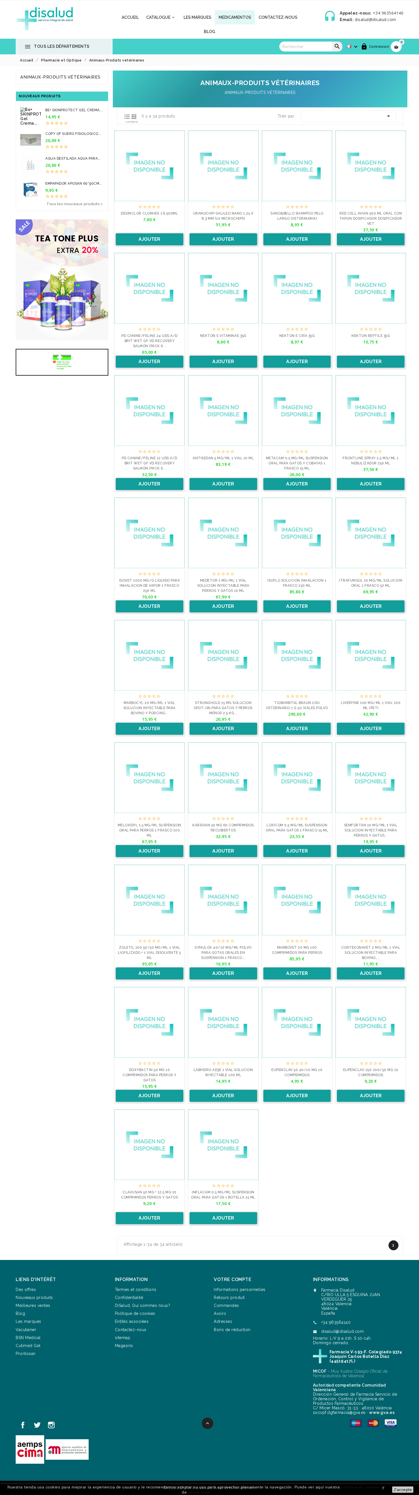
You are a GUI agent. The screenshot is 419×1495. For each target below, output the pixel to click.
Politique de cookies (135, 1313)
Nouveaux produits (34, 1297)
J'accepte (403, 1489)
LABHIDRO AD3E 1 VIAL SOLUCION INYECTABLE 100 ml (223, 1072)
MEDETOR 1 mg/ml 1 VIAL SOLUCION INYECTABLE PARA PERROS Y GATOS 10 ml (223, 585)
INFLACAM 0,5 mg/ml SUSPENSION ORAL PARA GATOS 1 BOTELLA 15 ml (223, 1194)
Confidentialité (129, 1297)
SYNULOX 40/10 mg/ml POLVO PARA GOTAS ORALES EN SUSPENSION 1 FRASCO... (223, 953)
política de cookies (361, 1487)
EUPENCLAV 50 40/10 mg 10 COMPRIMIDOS (296, 1072)
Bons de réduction (232, 1329)
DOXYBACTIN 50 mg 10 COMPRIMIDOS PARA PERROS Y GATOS (149, 1075)
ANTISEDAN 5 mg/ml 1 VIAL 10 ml (223, 458)
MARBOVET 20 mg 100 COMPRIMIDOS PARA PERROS (297, 950)
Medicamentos (235, 17)
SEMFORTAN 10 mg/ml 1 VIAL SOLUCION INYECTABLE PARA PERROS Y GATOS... (371, 830)
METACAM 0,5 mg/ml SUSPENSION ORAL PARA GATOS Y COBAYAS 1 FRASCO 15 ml (297, 463)
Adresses (223, 1321)
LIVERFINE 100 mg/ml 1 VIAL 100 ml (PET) (370, 705)
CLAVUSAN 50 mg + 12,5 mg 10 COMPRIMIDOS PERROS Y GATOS (149, 1194)
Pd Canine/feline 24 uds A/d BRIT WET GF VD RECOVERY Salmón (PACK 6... (149, 341)
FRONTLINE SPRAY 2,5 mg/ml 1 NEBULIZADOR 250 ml (371, 460)
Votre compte (232, 1279)
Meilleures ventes (33, 1305)
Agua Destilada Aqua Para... (73, 158)
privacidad (199, 1492)
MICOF (320, 1371)
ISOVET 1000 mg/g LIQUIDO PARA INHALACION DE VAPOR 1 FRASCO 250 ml (149, 585)
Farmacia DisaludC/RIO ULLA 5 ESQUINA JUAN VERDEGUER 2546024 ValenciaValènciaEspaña (350, 1301)
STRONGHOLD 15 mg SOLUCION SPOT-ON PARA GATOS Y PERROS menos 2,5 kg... (223, 708)
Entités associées (132, 1321)
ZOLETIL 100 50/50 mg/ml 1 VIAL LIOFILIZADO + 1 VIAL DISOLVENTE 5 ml (149, 953)
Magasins (124, 1345)
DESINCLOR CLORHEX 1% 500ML (149, 213)
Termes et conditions (135, 1289)
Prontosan (26, 1353)
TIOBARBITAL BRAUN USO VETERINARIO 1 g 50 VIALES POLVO (297, 705)
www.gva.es (381, 1412)
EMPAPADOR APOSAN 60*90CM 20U (72, 184)
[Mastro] (356, 1422)
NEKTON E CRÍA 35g (297, 336)
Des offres (26, 1289)
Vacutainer (26, 1329)
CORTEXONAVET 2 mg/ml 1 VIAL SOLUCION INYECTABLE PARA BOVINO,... (370, 953)
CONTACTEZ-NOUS (278, 17)
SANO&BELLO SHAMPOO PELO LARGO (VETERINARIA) (297, 216)
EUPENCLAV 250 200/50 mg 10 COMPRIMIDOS (370, 1072)
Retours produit (229, 1297)
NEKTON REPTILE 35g (370, 336)
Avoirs (220, 1313)
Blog (209, 31)
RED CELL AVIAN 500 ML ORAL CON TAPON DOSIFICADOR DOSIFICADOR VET (370, 218)
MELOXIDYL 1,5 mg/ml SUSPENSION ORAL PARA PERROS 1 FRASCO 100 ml (149, 830)
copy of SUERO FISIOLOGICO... (73, 134)
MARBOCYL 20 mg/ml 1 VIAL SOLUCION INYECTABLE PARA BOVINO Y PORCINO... (149, 708)
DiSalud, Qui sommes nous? (142, 1305)
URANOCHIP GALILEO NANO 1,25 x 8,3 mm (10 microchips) (223, 216)
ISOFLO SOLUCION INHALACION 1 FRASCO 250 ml (296, 583)
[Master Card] (373, 1422)
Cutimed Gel (28, 1345)
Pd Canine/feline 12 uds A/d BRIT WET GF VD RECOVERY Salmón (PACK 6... (149, 463)
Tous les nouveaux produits (75, 204)
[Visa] (390, 1422)
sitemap (123, 1337)
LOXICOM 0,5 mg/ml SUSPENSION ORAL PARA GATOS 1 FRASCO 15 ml (297, 827)
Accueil (130, 17)
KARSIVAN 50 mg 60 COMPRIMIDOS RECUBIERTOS (223, 827)
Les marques (197, 17)
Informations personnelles (240, 1289)
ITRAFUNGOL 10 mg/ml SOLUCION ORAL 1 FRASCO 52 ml (370, 583)
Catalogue (160, 17)
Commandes (226, 1305)
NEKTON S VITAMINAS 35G (223, 336)
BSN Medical (28, 1337)
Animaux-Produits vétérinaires (60, 77)
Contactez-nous (131, 1329)
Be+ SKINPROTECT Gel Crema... (74, 110)
